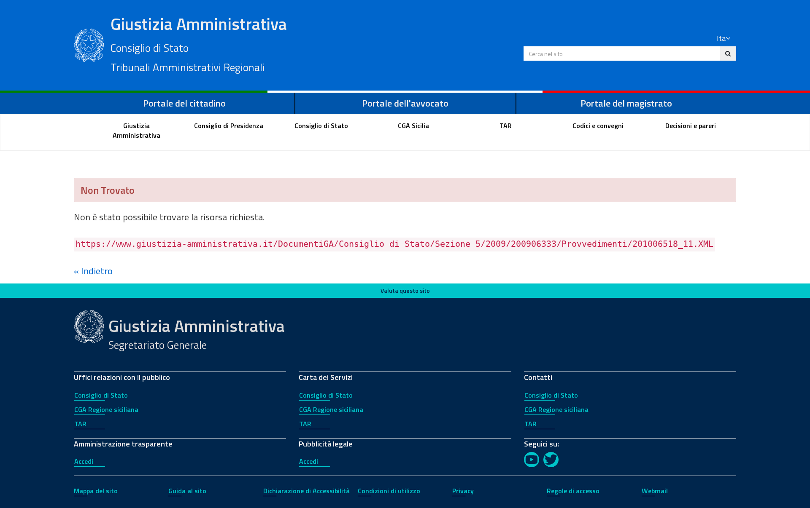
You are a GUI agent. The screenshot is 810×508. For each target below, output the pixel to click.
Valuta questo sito (405, 290)
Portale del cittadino (184, 103)
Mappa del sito (96, 491)
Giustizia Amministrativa (199, 43)
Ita (721, 38)
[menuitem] (136, 130)
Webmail (655, 491)
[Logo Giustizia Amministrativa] (89, 44)
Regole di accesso (573, 491)
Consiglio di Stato (101, 395)
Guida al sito (187, 491)
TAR (80, 424)
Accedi (83, 461)
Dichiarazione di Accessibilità (306, 491)
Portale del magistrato (626, 103)
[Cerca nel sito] (728, 53)
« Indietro (93, 271)
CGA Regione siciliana (106, 409)
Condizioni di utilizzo (389, 491)
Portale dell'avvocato (405, 103)
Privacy (463, 491)
